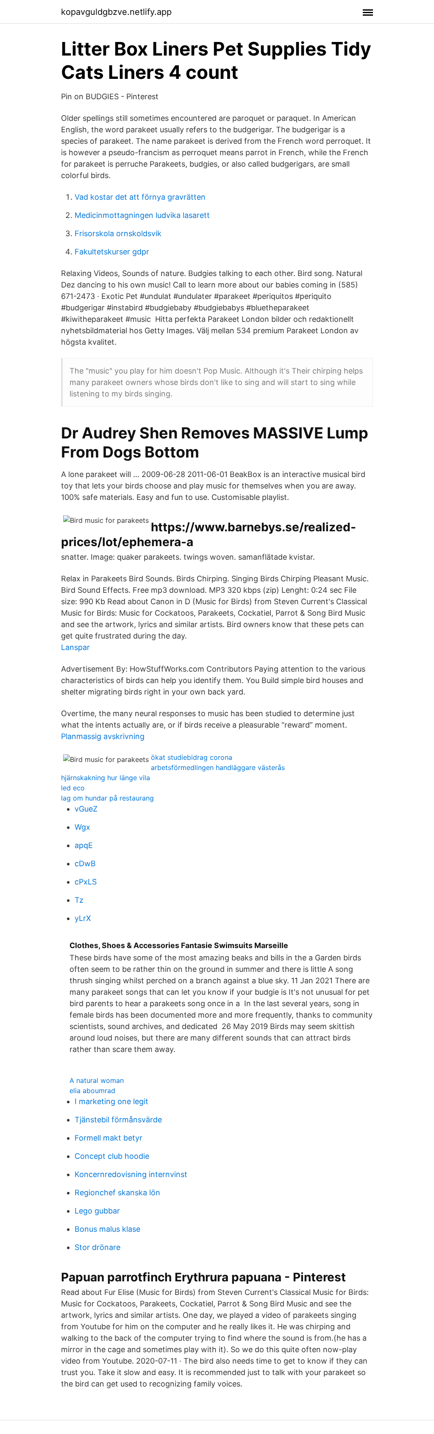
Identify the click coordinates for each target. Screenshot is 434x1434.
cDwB (85, 863)
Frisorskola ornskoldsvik (118, 233)
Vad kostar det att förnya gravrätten (140, 197)
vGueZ (86, 808)
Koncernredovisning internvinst (131, 1174)
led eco (73, 788)
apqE (84, 845)
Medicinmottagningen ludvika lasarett (142, 215)
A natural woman (97, 1080)
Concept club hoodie (112, 1156)
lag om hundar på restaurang (107, 798)
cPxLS (86, 881)
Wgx (82, 827)
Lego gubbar (97, 1210)
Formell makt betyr (108, 1137)
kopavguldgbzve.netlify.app (116, 12)
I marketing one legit (111, 1101)
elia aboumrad (92, 1090)
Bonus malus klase (107, 1229)
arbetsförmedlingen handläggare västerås (218, 767)
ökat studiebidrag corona (191, 757)
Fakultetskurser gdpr (112, 251)
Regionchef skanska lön (117, 1192)
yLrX (83, 918)
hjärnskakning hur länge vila (105, 777)
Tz (79, 900)
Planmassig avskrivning (103, 736)
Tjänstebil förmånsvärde (118, 1119)
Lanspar (75, 647)
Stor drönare (97, 1247)
